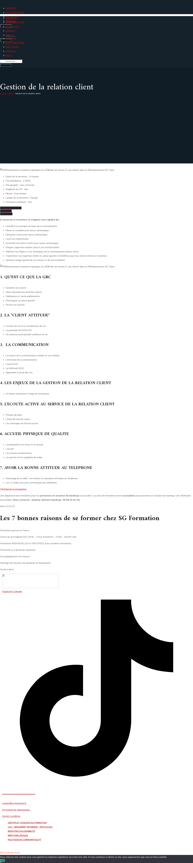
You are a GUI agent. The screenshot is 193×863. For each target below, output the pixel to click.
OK (2, 861)
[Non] (1, 862)
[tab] (10, 207)
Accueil (3, 93)
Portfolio (11, 93)
